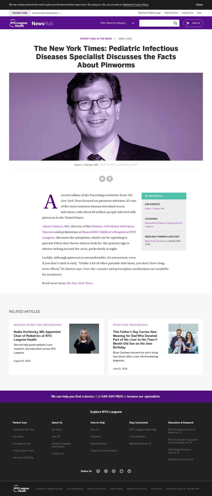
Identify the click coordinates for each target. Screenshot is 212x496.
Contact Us (187, 13)
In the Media (104, 39)
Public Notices (116, 489)
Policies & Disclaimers (96, 489)
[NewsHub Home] (42, 23)
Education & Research (45, 13)
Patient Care (88, 39)
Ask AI (196, 23)
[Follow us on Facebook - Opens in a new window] (98, 471)
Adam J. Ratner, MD (154, 208)
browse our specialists (143, 396)
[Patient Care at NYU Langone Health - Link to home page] (21, 488)
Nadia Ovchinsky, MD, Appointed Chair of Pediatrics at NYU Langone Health (37, 336)
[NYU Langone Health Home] (18, 23)
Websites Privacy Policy (137, 489)
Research (20, 325)
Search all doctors (155, 241)
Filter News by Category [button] (113, 23)
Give (199, 13)
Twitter (102, 179)
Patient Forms (171, 13)
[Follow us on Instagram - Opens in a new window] (114, 471)
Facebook (109, 179)
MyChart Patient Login (149, 13)
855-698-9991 (193, 489)
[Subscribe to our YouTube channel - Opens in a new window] (121, 471)
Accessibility (156, 489)
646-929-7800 (112, 396)
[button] (199, 4)
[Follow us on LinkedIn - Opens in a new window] (129, 471)
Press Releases (52, 325)
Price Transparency (75, 489)
